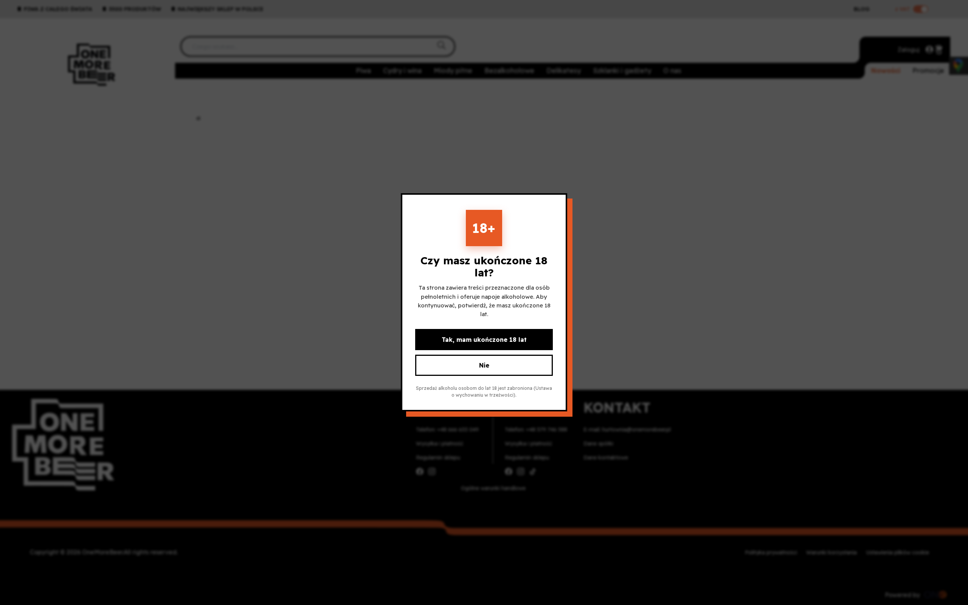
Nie (484, 365)
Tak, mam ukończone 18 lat (484, 340)
